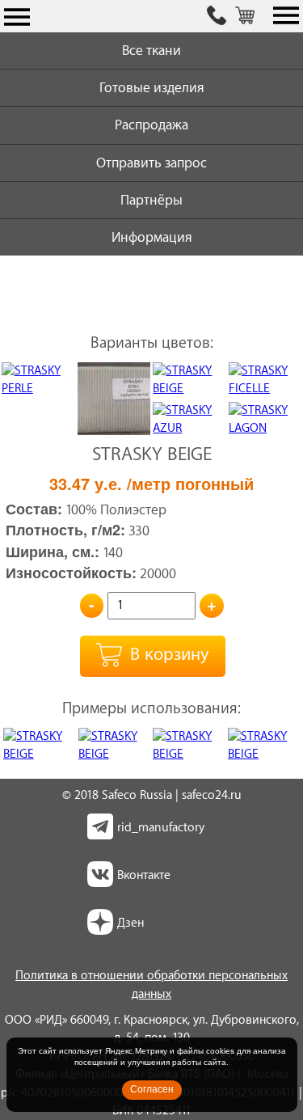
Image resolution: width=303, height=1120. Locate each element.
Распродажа (151, 125)
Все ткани (151, 50)
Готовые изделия (151, 87)
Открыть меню (17, 17)
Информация (152, 237)
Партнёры (151, 200)
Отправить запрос (151, 163)
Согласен (152, 1089)
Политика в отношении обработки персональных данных (151, 984)
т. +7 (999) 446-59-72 (216, 16)
